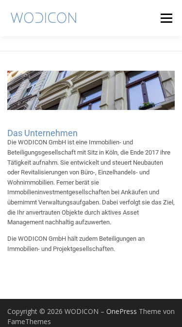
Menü (166, 18)
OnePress (121, 311)
